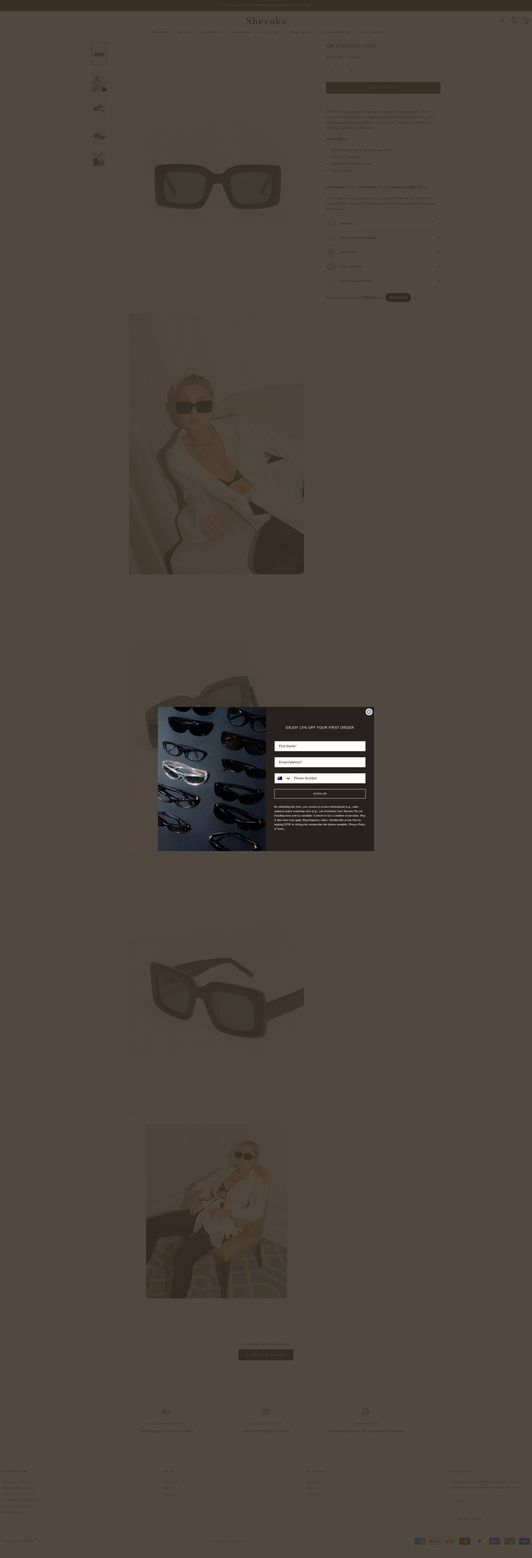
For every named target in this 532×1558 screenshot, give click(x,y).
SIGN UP (320, 793)
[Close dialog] (369, 712)
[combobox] (283, 778)
